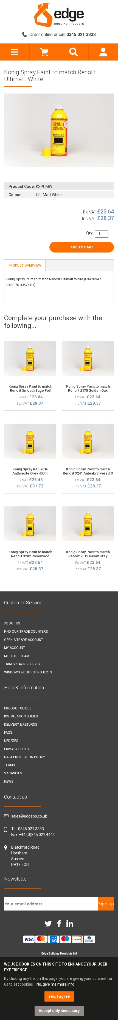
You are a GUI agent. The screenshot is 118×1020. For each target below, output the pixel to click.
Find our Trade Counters (26, 632)
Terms (9, 765)
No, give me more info (55, 984)
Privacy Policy (16, 749)
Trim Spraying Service (23, 664)
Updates (11, 741)
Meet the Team (16, 656)
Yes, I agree (59, 996)
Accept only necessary (59, 1010)
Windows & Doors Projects (28, 672)
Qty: (89, 233)
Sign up (106, 904)
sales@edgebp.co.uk (29, 816)
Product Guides (17, 708)
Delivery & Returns (20, 724)
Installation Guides (21, 716)
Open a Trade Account (23, 640)
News (8, 781)
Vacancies (13, 773)
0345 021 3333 (31, 829)
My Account (14, 648)
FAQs (8, 732)
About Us (12, 623)
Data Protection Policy (24, 757)
